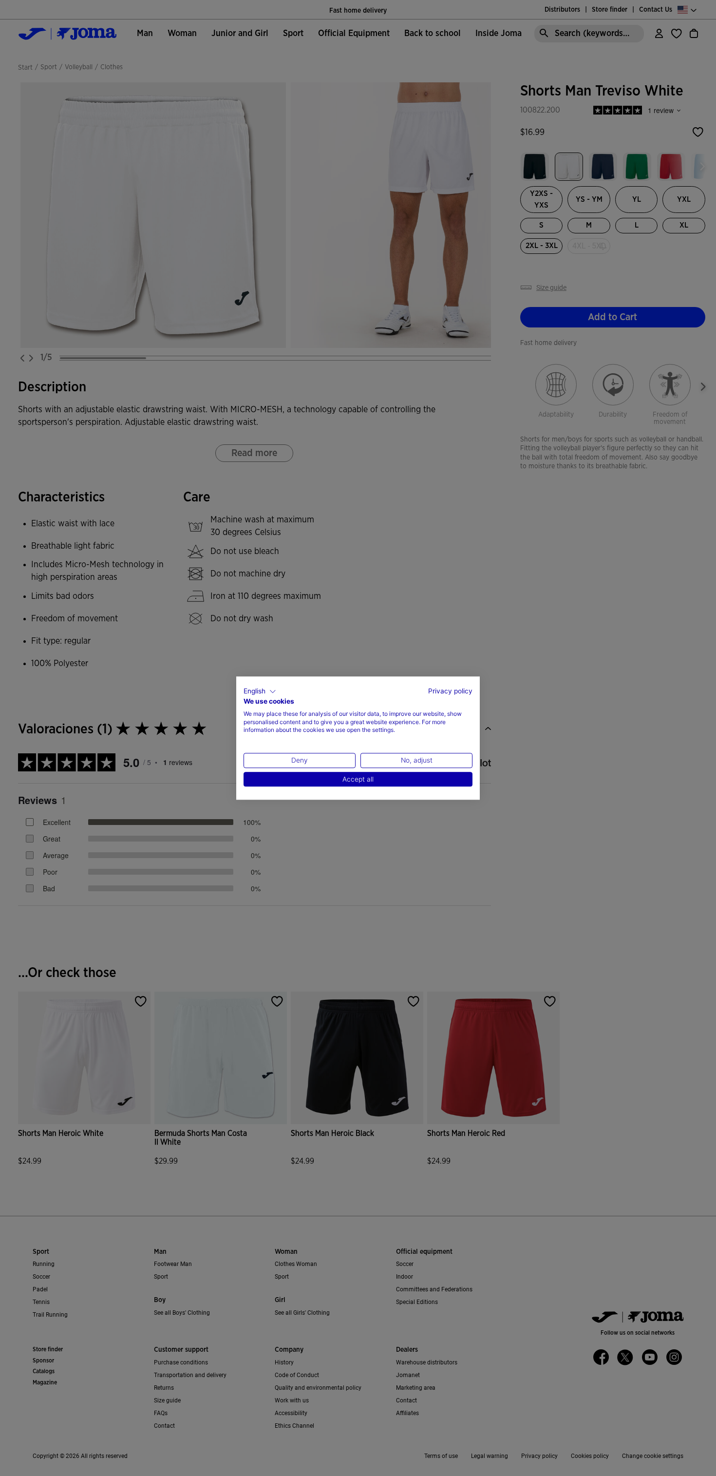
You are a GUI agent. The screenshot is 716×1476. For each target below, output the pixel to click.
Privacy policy (450, 691)
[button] (260, 691)
